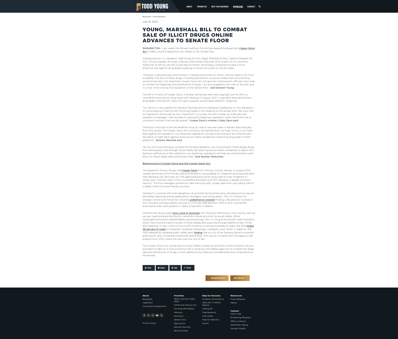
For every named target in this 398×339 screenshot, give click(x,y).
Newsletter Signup (239, 325)
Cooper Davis (189, 170)
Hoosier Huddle (238, 328)
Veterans (178, 312)
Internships (207, 316)
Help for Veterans (210, 320)
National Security (182, 327)
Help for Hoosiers (211, 296)
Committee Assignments (154, 306)
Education (179, 316)
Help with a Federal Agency (211, 303)
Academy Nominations (213, 299)
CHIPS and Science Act (185, 305)
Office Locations (238, 321)
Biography (147, 299)
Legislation (148, 303)
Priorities (179, 296)
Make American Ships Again (184, 300)
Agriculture (179, 323)
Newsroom (147, 17)
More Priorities (181, 331)
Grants (205, 323)
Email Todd (236, 314)
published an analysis (202, 199)
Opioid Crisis (180, 320)
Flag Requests (209, 312)
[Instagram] (153, 315)
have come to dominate (186, 213)
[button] (149, 268)
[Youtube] (157, 315)
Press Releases (159, 17)
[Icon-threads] (161, 315)
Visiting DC (207, 309)
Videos (234, 303)
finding (198, 232)
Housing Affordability (184, 309)
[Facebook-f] (144, 315)
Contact (235, 311)
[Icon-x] (148, 315)
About (146, 296)
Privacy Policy (149, 323)
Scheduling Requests (241, 317)
